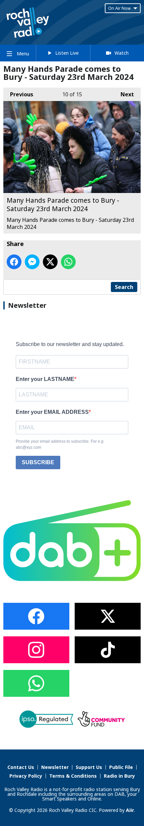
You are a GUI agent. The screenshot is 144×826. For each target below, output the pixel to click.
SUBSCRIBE (38, 462)
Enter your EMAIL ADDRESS (52, 412)
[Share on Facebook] (14, 261)
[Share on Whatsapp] (68, 261)
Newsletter (55, 767)
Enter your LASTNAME (45, 379)
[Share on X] (50, 261)
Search (124, 287)
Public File (121, 767)
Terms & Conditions (73, 776)
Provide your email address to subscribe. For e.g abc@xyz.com (59, 444)
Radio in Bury (119, 776)
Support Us (89, 767)
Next (124, 94)
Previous (18, 94)
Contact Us (20, 767)
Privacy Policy (25, 776)
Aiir (130, 810)
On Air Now (119, 8)
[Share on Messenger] (32, 261)
